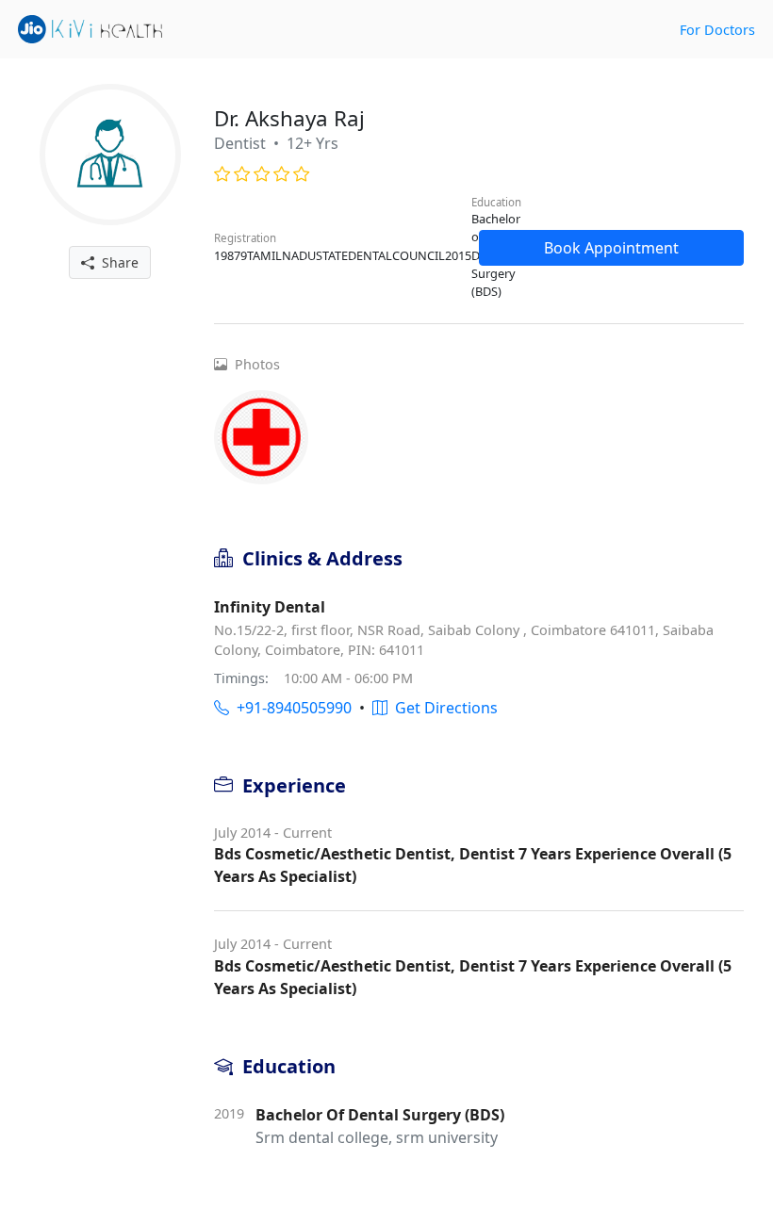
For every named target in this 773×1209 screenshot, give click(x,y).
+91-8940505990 (290, 707)
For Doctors (717, 30)
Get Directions (442, 707)
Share (116, 262)
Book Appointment (611, 247)
